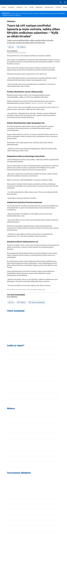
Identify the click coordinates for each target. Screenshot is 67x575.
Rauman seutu (49, 7)
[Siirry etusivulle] (7, 2)
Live (26, 7)
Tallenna (22, 47)
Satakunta (19, 7)
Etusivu (3, 7)
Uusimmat (11, 7)
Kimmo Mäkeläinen (12, 297)
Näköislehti (39, 7)
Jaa (12, 47)
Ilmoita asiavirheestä (38, 302)
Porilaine (58, 7)
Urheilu (31, 7)
